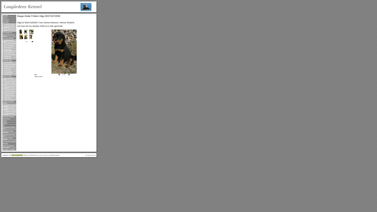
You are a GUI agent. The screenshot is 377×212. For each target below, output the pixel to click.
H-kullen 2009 (7, 74)
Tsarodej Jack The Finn (9, 141)
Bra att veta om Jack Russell (9, 35)
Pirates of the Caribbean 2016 (8, 50)
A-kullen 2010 (7, 58)
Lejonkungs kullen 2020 (9, 41)
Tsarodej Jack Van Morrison (8, 131)
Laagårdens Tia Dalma (10, 111)
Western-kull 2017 (8, 47)
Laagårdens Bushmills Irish (10, 84)
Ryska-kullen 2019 (8, 45)
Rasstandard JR (7, 32)
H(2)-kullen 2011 (8, 72)
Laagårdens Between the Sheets (9, 27)
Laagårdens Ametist (9, 89)
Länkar (5, 121)
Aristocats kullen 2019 (9, 43)
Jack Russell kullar (8, 38)
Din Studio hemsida (90, 155)
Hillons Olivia (7, 97)
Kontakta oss (6, 119)
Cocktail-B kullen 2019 (10, 64)
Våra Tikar (6, 22)
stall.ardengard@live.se (43, 155)
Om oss (5, 18)
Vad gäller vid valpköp (9, 149)
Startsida (5, 15)
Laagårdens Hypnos (9, 99)
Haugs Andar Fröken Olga (9, 30)
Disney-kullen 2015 (9, 52)
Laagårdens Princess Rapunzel (9, 87)
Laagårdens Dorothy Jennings (9, 114)
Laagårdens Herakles (9, 95)
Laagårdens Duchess (9, 24)
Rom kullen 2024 (8, 62)
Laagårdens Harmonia (9, 91)
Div (4, 125)
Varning (5, 123)
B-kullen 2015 (7, 68)
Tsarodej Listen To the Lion (9, 135)
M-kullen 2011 (7, 56)
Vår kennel (6, 20)
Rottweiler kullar (7, 60)
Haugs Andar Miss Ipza (8, 79)
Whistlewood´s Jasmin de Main (10, 106)
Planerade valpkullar (8, 116)
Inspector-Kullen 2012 (9, 54)
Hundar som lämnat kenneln (8, 102)
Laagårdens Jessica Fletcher (9, 109)
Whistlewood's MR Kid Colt (9, 128)
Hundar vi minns (7, 76)
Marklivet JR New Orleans (8, 138)
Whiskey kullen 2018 (9, 66)
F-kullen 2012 (7, 70)
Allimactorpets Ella (9, 93)
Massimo (5, 143)
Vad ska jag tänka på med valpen (8, 146)
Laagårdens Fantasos (9, 81)
